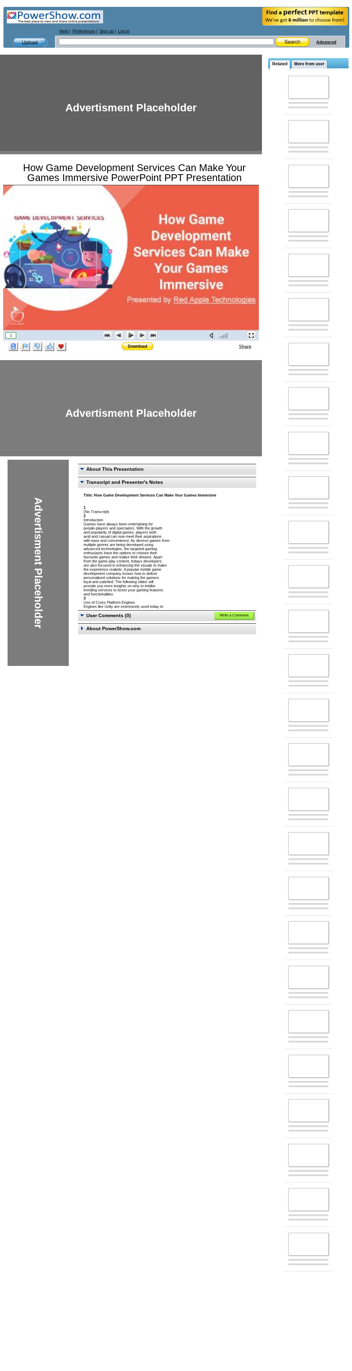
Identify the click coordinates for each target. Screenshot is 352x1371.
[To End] (153, 335)
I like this (49, 346)
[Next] (141, 335)
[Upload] (29, 42)
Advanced (326, 42)
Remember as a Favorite (61, 346)
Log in (124, 31)
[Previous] (119, 335)
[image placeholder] (308, 87)
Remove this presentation (13, 346)
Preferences (84, 31)
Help (63, 31)
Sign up (106, 31)
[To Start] (107, 335)
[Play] (130, 335)
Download (137, 346)
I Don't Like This (37, 346)
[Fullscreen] (251, 335)
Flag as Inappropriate (25, 346)
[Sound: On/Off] (212, 335)
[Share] (234, 346)
